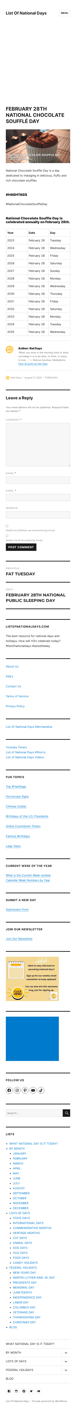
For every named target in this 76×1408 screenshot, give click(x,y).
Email (11, 490)
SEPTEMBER (21, 1193)
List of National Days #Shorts (25, 752)
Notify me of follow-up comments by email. (30, 530)
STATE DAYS (21, 1218)
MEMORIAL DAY (23, 1287)
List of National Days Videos (25, 757)
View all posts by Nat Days (33, 363)
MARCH (18, 1163)
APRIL (17, 1168)
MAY (16, 1173)
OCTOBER (19, 1198)
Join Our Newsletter (19, 938)
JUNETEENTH (22, 1292)
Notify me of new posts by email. (24, 540)
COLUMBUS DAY (24, 1307)
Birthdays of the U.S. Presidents (27, 816)
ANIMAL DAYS (22, 1243)
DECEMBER (20, 1208)
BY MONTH (17, 1148)
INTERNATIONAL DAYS (28, 1223)
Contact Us (13, 686)
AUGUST (19, 1188)
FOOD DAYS (21, 1257)
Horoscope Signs (17, 796)
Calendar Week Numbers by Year (28, 880)
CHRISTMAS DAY (24, 1322)
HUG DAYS (20, 1253)
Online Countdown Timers (23, 826)
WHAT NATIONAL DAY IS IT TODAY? (33, 1143)
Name (11, 473)
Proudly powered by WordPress (49, 1401)
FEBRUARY (51, 377)
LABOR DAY (21, 1302)
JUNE (17, 1178)
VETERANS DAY (23, 1312)
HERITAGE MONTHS (26, 1233)
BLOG (13, 1327)
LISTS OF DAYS (19, 1213)
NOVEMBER (20, 1203)
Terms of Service (17, 696)
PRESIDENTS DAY (25, 1282)
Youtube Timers (16, 747)
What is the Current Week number (28, 875)
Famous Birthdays (18, 836)
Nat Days (16, 377)
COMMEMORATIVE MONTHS (32, 1228)
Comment (14, 419)
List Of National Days (26, 13)
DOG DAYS (20, 1248)
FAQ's (9, 676)
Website (12, 508)
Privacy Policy (15, 706)
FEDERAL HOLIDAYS (23, 1267)
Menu (64, 13)
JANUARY (19, 1153)
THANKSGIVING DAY (27, 1317)
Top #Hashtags (16, 786)
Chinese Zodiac (16, 806)
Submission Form (17, 909)
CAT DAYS (20, 1238)
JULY (16, 1183)
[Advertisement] (38, 66)
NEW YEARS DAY (24, 1272)
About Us (12, 666)
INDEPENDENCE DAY (27, 1297)
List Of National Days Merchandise (29, 726)
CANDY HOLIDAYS (25, 1262)
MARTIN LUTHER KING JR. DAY (34, 1277)
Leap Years (13, 846)
